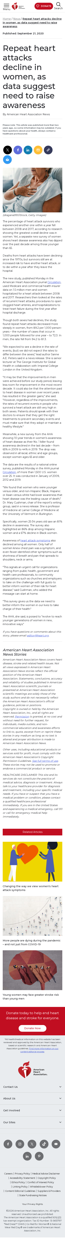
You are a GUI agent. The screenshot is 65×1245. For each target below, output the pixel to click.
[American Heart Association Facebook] (8, 1144)
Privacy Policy (22, 1173)
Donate (46, 6)
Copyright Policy (47, 1178)
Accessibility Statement (22, 1178)
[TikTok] (44, 1144)
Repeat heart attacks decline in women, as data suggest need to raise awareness (32, 22)
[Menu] (6, 5)
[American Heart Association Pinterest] (39, 1156)
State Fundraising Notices (33, 1195)
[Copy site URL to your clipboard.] (48, 150)
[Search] (58, 4)
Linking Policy (20, 1186)
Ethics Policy (18, 1182)
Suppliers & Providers (49, 1191)
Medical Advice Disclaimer (46, 1173)
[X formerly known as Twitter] (32, 1144)
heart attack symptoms (35, 540)
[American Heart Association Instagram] (20, 1144)
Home (7, 18)
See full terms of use (45, 761)
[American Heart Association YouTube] (56, 1144)
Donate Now (32, 1028)
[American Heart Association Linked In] (27, 1156)
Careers (8, 1173)
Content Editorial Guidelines (20, 1191)
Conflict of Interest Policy (40, 1182)
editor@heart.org (38, 635)
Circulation (54, 282)
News (16, 18)
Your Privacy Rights (32, 1204)
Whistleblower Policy (41, 1186)
